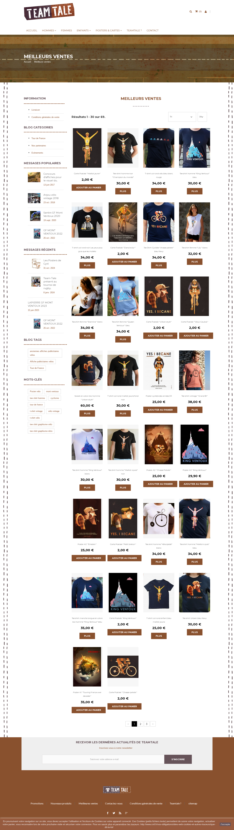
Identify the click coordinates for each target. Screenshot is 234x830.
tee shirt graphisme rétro (41, 431)
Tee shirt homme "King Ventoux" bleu (194, 175)
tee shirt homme (37, 398)
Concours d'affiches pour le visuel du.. (52, 177)
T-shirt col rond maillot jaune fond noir (122, 398)
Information (35, 98)
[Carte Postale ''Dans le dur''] (122, 222)
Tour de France (38, 138)
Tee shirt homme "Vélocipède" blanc (158, 546)
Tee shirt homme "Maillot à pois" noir (123, 472)
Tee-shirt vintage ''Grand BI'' (194, 396)
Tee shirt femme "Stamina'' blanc (87, 322)
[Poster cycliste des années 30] (158, 370)
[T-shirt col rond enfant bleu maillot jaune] (158, 592)
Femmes (66, 30)
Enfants (83, 30)
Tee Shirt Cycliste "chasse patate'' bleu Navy (159, 249)
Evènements (37, 153)
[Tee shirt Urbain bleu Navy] (194, 592)
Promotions (37, 803)
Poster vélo (35, 391)
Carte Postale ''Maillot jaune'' (87, 173)
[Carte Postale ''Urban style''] (158, 296)
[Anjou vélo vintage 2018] (34, 198)
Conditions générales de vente (45, 117)
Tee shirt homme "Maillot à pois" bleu (194, 546)
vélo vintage (53, 411)
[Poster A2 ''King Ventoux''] (194, 444)
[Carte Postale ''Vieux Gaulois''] (194, 296)
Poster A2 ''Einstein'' (87, 544)
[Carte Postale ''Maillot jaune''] (87, 148)
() (200, 11)
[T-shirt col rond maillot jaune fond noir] (122, 370)
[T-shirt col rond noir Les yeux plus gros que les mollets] (87, 222)
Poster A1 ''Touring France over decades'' (87, 694)
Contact (153, 30)
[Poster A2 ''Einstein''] (87, 518)
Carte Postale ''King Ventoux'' (123, 618)
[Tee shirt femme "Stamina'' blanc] (87, 296)
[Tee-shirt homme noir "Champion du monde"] (122, 148)
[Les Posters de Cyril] (34, 264)
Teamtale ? (134, 30)
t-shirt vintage (36, 411)
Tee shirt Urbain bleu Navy (195, 618)
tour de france (36, 404)
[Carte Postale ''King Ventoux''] (122, 592)
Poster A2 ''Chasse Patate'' (158, 470)
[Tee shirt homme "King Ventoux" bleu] (194, 148)
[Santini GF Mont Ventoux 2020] (34, 216)
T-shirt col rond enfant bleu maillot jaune (158, 620)
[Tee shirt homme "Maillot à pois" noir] (122, 444)
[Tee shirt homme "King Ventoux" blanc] (87, 444)
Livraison (35, 110)
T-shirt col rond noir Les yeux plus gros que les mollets (87, 249)
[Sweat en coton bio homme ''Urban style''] (87, 370)
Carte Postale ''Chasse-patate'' (123, 692)
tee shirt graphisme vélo (41, 424)
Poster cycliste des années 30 (159, 396)
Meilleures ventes (88, 803)
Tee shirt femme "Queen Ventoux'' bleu (123, 324)
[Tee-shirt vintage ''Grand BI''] (194, 370)
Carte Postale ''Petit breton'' (123, 544)
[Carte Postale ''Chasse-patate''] (122, 666)
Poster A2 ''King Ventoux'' (195, 470)
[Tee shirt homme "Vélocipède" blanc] (158, 518)
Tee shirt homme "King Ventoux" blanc (87, 472)
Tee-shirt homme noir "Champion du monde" (123, 175)
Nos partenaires (38, 145)
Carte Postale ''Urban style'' (159, 322)
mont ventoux (52, 391)
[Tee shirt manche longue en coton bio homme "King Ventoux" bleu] (87, 592)
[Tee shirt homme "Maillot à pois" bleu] (194, 518)
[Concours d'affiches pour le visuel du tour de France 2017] (34, 177)
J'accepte (225, 824)
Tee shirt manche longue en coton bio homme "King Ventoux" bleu (87, 620)
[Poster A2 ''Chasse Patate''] (158, 444)
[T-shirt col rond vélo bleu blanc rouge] (158, 148)
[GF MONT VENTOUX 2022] (34, 234)
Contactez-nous (114, 803)
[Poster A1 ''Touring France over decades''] (87, 666)
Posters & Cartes (108, 30)
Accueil (31, 30)
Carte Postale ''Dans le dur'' (123, 247)
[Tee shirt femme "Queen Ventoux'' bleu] (122, 296)
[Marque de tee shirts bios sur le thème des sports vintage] (49, 11)
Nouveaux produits (61, 803)
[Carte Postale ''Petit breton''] (122, 518)
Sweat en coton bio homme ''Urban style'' (87, 398)
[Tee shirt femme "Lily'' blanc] (194, 222)
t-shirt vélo (35, 418)
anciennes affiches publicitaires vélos (44, 353)
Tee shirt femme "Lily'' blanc (195, 247)
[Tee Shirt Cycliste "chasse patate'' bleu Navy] (158, 222)
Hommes (48, 30)
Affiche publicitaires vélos (42, 361)
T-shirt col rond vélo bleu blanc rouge (159, 175)
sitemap (192, 803)
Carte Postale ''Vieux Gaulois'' (194, 322)
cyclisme (55, 398)
